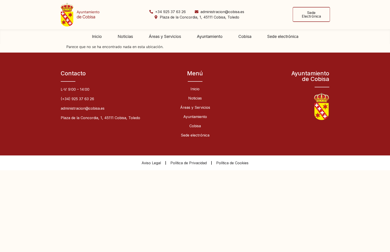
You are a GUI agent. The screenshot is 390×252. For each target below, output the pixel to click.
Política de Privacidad (188, 163)
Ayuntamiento (210, 36)
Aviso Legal (151, 163)
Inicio (97, 36)
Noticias (125, 36)
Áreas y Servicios (165, 36)
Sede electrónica (282, 36)
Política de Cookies (232, 163)
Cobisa (244, 36)
